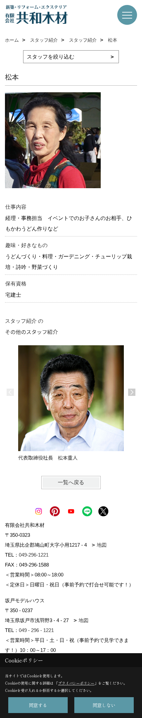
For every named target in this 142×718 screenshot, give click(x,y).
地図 (102, 545)
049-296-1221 (34, 555)
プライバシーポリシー (76, 683)
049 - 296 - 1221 (36, 630)
